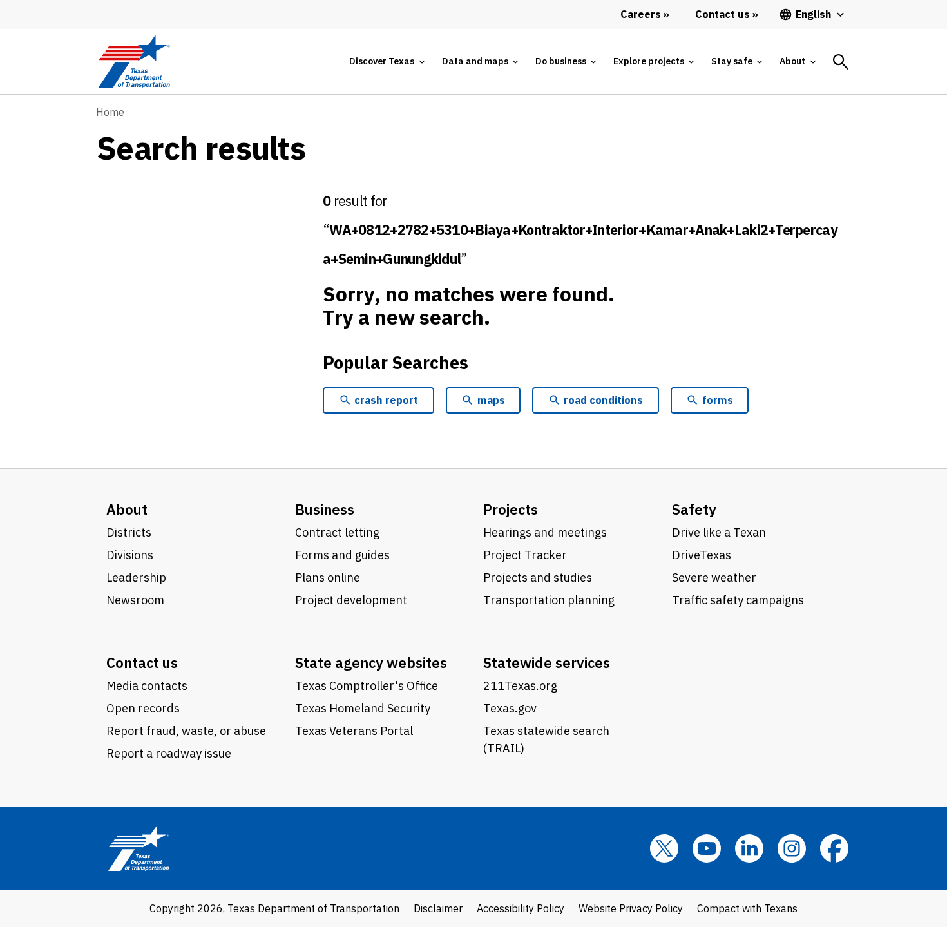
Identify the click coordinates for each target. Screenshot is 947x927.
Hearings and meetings (545, 532)
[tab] (386, 61)
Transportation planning (549, 600)
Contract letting (337, 532)
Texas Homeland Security (362, 708)
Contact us (142, 662)
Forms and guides (342, 555)
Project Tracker (525, 555)
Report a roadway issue (168, 753)
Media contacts (146, 685)
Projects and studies (537, 577)
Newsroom (135, 600)
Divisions (129, 555)
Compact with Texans (747, 908)
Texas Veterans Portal (354, 730)
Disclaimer (438, 908)
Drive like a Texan (719, 532)
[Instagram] (792, 848)
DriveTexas (701, 555)
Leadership (136, 577)
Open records (143, 708)
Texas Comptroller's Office (366, 685)
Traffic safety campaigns (738, 600)
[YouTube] (707, 848)
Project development (351, 600)
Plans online (327, 577)
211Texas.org (520, 685)
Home (110, 112)
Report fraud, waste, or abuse (186, 730)
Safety (694, 509)
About (127, 509)
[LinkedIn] (749, 848)
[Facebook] (834, 848)
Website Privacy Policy (631, 908)
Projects (510, 509)
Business (324, 509)
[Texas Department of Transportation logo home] (133, 61)
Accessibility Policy (520, 908)
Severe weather (714, 577)
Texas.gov (510, 708)
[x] (664, 848)
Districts (128, 532)
